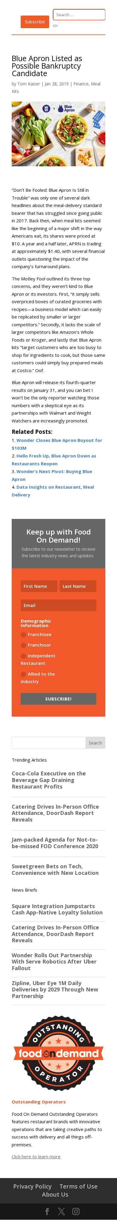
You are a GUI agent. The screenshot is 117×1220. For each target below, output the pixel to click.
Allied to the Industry (38, 678)
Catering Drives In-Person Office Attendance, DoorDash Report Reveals (55, 934)
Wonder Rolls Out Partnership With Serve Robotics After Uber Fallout (54, 962)
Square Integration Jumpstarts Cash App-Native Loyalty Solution (57, 909)
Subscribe (35, 22)
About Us (55, 1194)
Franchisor (39, 645)
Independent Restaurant (38, 659)
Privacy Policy (32, 1186)
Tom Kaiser (28, 84)
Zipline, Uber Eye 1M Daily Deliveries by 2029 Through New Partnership (55, 989)
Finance (81, 84)
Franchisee (40, 634)
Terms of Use (78, 1186)
